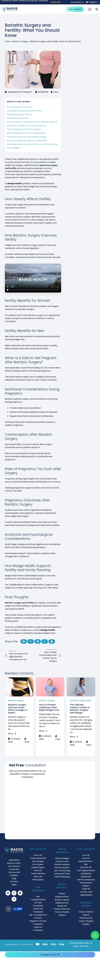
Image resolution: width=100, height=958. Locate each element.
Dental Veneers (62, 867)
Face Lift (38, 870)
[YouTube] (20, 893)
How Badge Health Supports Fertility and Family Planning (32, 144)
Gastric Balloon (86, 911)
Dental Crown (62, 861)
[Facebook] (7, 893)
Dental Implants (62, 864)
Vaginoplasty (86, 895)
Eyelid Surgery (38, 867)
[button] (77, 2)
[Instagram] (14, 893)
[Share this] (23, 641)
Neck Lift (38, 876)
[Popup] (97, 9)
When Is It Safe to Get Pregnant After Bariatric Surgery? (32, 122)
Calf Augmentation (86, 870)
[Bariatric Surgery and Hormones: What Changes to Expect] (19, 716)
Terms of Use (26, 944)
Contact (14, 881)
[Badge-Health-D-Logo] (10, 9)
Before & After (14, 863)
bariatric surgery (49, 165)
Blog (14, 878)
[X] (14, 899)
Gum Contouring (62, 870)
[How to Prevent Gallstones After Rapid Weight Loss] (50, 716)
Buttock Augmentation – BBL (86, 861)
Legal (13, 884)
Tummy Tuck (86, 891)
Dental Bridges (62, 858)
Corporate (14, 869)
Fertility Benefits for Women (19, 114)
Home (8, 41)
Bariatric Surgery (20, 41)
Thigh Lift (86, 888)
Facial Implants (38, 873)
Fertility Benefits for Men (18, 118)
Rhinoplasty (38, 879)
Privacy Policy (12, 944)
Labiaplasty (86, 873)
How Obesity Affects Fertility (19, 107)
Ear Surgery (38, 864)
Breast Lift (62, 905)
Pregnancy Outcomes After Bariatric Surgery (27, 136)
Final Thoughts (13, 148)
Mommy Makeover (86, 879)
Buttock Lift (86, 867)
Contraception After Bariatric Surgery (24, 129)
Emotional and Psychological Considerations (27, 140)
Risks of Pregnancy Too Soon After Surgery (26, 133)
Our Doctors (14, 866)
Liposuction (86, 876)
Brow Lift (38, 855)
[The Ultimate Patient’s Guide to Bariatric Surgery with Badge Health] (81, 716)
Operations (14, 860)
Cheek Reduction (38, 858)
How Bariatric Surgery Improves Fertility (24, 110)
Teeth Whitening (62, 876)
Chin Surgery (38, 861)
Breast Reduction (62, 908)
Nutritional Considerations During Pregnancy (27, 125)
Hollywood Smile (62, 873)
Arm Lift (86, 855)
